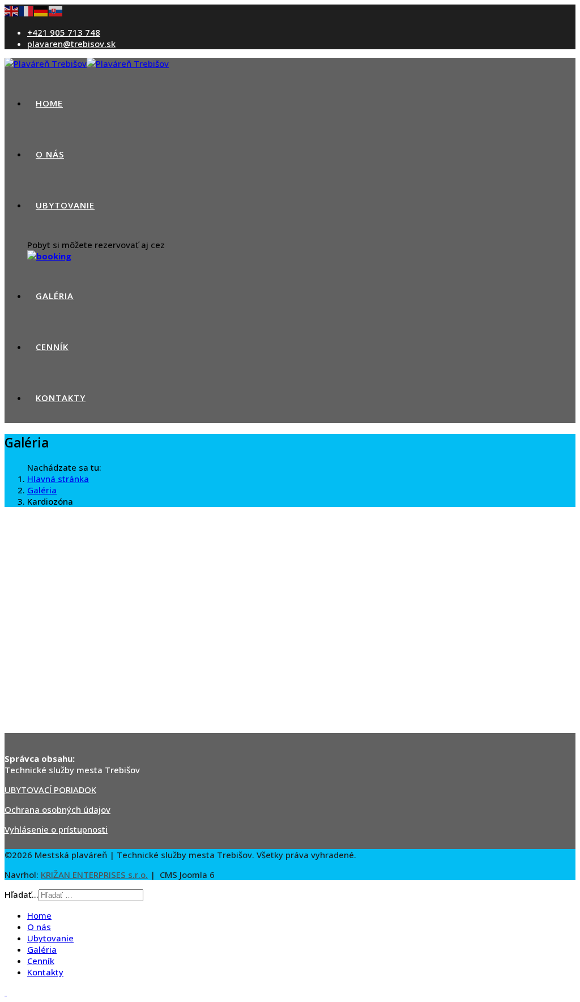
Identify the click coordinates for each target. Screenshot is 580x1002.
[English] (12, 10)
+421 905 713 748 (63, 32)
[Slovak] (56, 10)
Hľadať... (22, 894)
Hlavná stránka (58, 478)
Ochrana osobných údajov (57, 809)
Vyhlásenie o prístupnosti (56, 829)
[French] (26, 10)
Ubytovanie (65, 205)
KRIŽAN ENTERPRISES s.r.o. (94, 874)
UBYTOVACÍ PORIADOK (50, 789)
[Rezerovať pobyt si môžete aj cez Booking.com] (49, 256)
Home (49, 103)
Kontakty (61, 397)
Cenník (52, 346)
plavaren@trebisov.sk (71, 43)
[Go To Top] (6, 991)
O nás (50, 154)
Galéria (55, 295)
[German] (41, 10)
